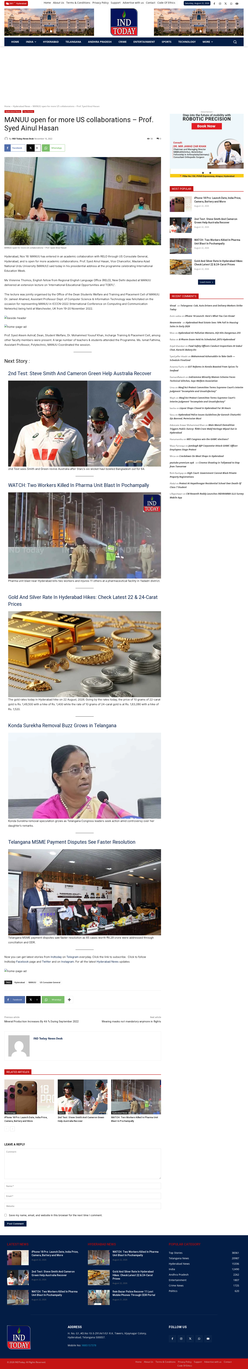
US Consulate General (50, 982)
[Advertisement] (124, 73)
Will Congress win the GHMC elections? (208, 439)
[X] (225, 4)
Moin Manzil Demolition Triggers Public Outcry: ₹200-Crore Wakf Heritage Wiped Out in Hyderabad (203, 428)
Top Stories (28, 111)
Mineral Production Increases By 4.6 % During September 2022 (41, 1021)
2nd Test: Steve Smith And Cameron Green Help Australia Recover (79, 373)
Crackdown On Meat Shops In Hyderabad (201, 456)
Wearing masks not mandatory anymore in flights (131, 1021)
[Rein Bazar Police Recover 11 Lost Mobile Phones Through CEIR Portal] (98, 1297)
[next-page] (12, 1129)
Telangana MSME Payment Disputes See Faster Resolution (71, 842)
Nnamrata (175, 322)
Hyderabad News (21, 106)
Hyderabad (19, 982)
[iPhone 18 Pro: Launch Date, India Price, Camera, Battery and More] (29, 1096)
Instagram (67, 961)
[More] (69, 999)
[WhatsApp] (231, 4)
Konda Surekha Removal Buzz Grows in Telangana (62, 725)
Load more (205, 282)
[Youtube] (237, 4)
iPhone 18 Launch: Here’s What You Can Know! (210, 316)
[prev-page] (6, 1129)
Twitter (46, 961)
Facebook (22, 961)
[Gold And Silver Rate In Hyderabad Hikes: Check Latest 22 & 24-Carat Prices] (181, 267)
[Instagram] (220, 4)
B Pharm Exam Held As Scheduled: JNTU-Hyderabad (207, 339)
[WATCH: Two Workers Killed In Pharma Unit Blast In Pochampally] (136, 1096)
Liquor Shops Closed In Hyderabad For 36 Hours (205, 408)
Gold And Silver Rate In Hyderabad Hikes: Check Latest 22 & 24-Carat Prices (83, 600)
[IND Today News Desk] (6, 138)
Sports (61, 1112)
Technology (10, 1112)
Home (7, 106)
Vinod (173, 305)
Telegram (72, 957)
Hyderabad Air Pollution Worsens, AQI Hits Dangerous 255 (209, 332)
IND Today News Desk (23, 138)
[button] (47, 31)
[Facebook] (214, 4)
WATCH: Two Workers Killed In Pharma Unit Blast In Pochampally (78, 485)
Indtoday (56, 957)
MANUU (32, 982)
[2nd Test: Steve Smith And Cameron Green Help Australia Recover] (82, 1096)
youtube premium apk (182, 462)
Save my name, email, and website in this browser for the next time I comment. (55, 1215)
